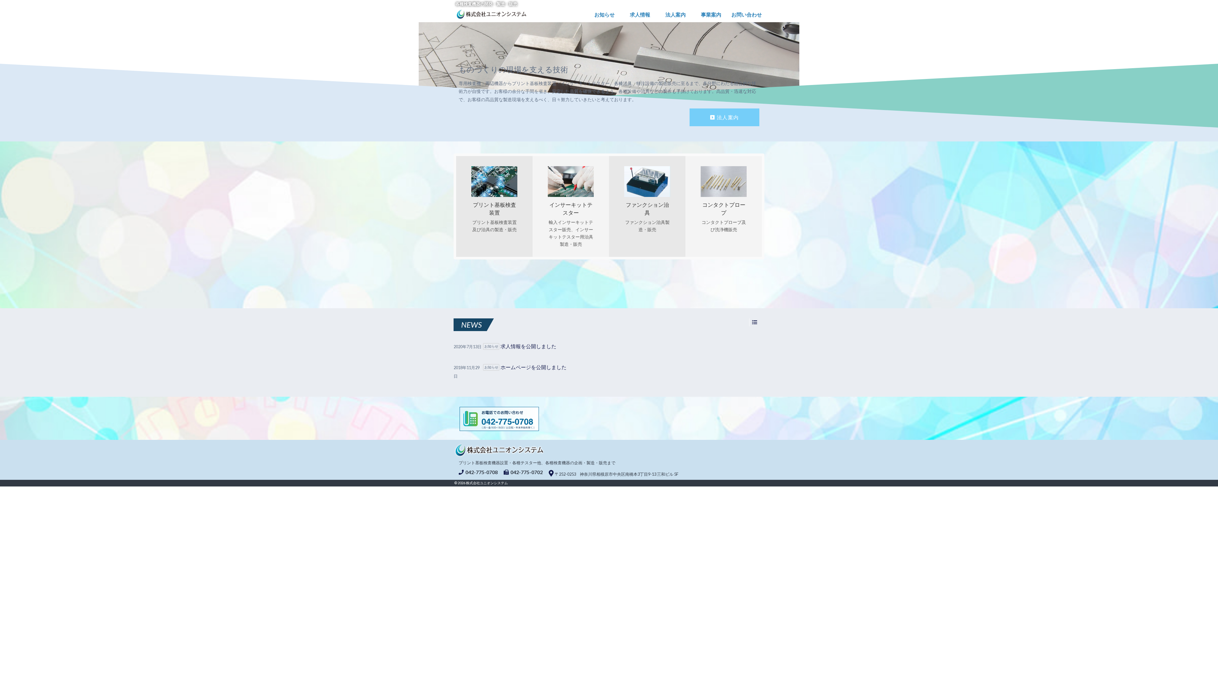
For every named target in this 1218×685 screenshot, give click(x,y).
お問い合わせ (746, 14)
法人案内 (675, 14)
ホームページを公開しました (533, 367)
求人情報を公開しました (528, 346)
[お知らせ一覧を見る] (754, 322)
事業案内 (711, 14)
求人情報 (640, 14)
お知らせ (604, 14)
